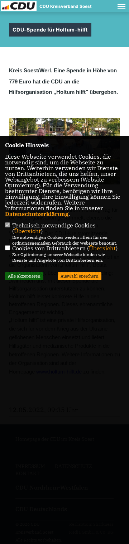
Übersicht (27, 231)
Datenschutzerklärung (36, 213)
